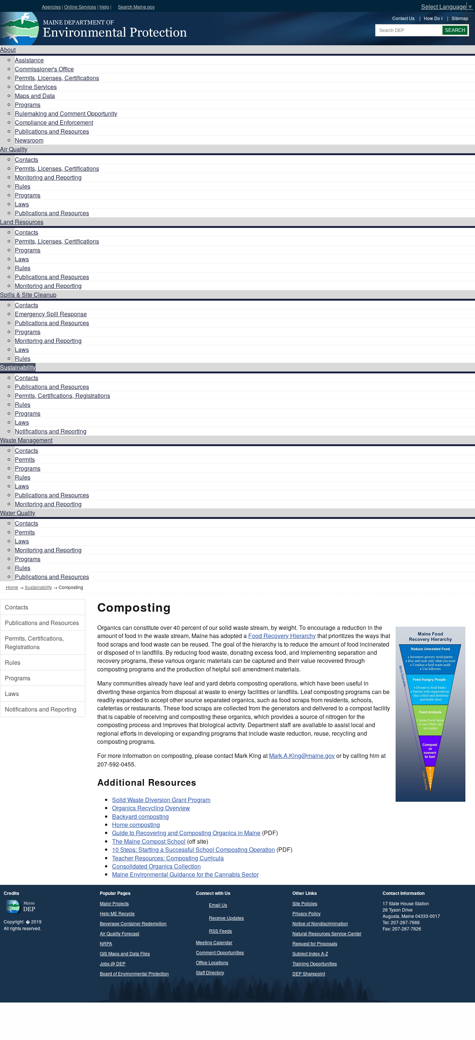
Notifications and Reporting (50, 431)
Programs (27, 104)
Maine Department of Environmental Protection (93, 28)
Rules (22, 186)
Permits (25, 459)
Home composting (136, 824)
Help (104, 6)
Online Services (80, 6)
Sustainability (18, 367)
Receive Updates (226, 918)
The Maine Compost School (149, 841)
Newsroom (29, 140)
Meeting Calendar (214, 942)
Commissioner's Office (44, 69)
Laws (22, 204)
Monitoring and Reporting (48, 177)
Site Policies (304, 903)
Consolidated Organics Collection (156, 866)
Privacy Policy (306, 913)
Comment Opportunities (220, 952)
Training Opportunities (314, 963)
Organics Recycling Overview (151, 808)
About (8, 49)
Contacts (26, 159)
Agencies (51, 6)
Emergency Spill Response (51, 314)
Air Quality (13, 149)
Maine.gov (19, 6)
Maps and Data (35, 95)
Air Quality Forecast (119, 933)
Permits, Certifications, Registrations (62, 395)
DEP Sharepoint (308, 973)
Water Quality (17, 512)
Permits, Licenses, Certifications (57, 77)
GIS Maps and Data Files (125, 953)
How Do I (433, 18)
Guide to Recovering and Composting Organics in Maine (186, 832)
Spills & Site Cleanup (28, 294)
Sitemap (460, 18)
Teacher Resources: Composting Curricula (168, 858)
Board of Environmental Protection (134, 973)
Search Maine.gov (136, 6)
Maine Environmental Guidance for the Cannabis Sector (185, 874)
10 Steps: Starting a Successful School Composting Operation (193, 849)
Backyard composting (140, 816)
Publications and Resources (52, 131)
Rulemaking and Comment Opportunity (66, 113)
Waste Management (26, 440)
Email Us (218, 905)
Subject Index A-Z (310, 953)
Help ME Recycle (117, 913)
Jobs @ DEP (112, 963)
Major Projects (114, 903)
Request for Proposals (314, 943)
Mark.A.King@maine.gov (302, 755)
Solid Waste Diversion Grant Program (161, 799)
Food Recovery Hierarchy (282, 635)
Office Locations (212, 962)
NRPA (106, 943)
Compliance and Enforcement (54, 122)
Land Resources (21, 222)
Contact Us (403, 18)
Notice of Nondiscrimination (320, 923)
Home (12, 587)
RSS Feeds (220, 931)
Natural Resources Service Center (326, 933)
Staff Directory (210, 972)
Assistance (29, 60)
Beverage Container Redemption (133, 923)
